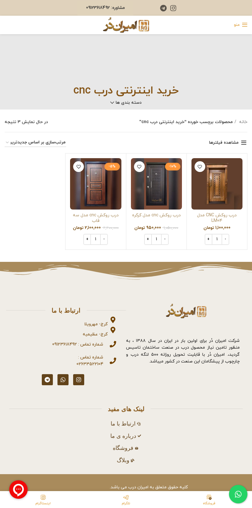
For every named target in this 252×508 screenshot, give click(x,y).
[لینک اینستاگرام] (173, 8)
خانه (242, 122)
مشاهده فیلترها (223, 143)
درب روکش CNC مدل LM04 (217, 218)
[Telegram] (47, 379)
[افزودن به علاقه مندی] (200, 166)
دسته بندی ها (129, 103)
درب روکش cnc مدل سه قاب (96, 218)
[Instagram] (78, 379)
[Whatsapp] (63, 379)
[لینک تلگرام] (163, 8)
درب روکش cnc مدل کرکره (156, 215)
